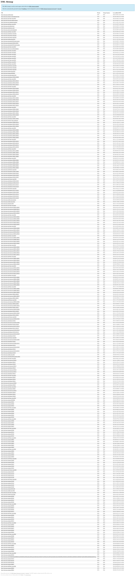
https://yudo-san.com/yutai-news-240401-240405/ (10, 237)
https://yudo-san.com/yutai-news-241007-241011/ (10, 305)
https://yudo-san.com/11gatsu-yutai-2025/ (8, 469)
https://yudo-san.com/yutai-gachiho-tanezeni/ (9, 20)
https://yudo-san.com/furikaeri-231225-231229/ (10, 197)
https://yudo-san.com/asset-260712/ (7, 547)
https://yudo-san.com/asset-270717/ (7, 558)
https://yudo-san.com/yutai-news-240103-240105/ (10, 207)
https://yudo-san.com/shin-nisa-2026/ (8, 490)
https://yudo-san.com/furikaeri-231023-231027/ (10, 177)
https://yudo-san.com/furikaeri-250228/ (8, 384)
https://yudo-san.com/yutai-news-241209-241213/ (10, 343)
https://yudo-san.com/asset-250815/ (7, 443)
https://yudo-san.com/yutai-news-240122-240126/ (10, 213)
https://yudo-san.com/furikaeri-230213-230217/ (10, 92)
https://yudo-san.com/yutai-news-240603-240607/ (10, 258)
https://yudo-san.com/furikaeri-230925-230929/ (10, 167)
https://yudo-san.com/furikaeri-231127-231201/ (10, 190)
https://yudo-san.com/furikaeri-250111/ (8, 362)
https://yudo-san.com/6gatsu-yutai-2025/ (8, 418)
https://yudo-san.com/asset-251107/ (7, 471)
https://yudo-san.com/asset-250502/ (7, 409)
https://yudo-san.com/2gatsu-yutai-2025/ (8, 375)
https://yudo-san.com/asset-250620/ (7, 424)
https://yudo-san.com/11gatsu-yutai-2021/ (8, 35)
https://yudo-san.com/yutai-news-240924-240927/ (10, 296)
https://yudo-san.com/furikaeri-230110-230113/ (10, 80)
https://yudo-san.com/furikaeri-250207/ (8, 377)
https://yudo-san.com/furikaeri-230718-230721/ (10, 145)
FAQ (22, 574)
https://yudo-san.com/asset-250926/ (7, 456)
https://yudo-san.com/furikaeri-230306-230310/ (10, 99)
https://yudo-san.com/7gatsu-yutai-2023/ (8, 139)
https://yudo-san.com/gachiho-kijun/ (7, 26)
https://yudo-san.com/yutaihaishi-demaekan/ (9, 22)
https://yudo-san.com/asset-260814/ (7, 568)
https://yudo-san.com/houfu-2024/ (7, 203)
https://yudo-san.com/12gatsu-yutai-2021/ (8, 37)
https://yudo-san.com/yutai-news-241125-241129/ (10, 333)
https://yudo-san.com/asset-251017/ (7, 464)
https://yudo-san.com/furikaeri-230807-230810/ (10, 152)
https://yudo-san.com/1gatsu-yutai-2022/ (8, 46)
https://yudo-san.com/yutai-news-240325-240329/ (10, 233)
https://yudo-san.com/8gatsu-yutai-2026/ (8, 566)
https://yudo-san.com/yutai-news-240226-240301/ (10, 224)
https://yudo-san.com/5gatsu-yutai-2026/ (8, 534)
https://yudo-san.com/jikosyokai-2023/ (8, 71)
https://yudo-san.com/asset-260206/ (7, 505)
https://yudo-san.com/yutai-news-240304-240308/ (10, 228)
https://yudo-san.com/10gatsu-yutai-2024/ (8, 299)
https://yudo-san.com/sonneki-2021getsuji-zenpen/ (10, 41)
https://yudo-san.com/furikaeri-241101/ (8, 320)
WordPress (24, 8)
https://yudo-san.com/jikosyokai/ (7, 14)
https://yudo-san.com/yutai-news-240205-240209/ (10, 218)
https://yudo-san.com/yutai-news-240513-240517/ (10, 250)
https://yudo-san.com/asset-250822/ (7, 445)
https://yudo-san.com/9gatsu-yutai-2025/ (8, 449)
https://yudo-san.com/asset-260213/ (7, 507)
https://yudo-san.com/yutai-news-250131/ (8, 371)
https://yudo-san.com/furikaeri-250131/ (8, 373)
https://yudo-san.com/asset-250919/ (7, 454)
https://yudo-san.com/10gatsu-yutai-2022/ (8, 65)
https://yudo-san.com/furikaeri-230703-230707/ (10, 141)
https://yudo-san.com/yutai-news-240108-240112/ (10, 209)
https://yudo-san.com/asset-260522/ (7, 539)
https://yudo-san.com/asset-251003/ (7, 460)
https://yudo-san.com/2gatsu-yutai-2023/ (8, 86)
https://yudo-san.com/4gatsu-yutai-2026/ (8, 522)
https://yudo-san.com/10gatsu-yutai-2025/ (8, 458)
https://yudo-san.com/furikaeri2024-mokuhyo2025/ (10, 356)
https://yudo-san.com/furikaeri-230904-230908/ (10, 162)
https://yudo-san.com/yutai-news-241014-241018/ (10, 309)
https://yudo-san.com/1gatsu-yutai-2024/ (8, 205)
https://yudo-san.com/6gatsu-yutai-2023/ (8, 128)
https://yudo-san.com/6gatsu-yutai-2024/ (8, 256)
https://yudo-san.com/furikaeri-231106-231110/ (10, 182)
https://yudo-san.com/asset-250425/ (7, 405)
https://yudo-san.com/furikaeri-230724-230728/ (10, 146)
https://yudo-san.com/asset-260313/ (7, 517)
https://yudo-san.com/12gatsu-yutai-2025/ (8, 479)
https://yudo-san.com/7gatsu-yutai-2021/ (8, 18)
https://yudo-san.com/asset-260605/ (7, 545)
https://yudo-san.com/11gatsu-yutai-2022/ (8, 67)
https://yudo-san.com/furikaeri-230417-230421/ (10, 112)
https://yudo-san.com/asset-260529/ (7, 541)
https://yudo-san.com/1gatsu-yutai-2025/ (8, 358)
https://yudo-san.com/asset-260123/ (7, 500)
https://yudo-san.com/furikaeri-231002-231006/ (10, 171)
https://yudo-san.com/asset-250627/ (7, 426)
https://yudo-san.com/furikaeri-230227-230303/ (10, 97)
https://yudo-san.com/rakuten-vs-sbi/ (7, 27)
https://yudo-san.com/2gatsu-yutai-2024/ (8, 214)
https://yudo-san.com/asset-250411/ (7, 401)
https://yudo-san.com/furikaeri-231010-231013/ (10, 173)
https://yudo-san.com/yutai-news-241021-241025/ (10, 313)
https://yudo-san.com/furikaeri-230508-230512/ (10, 122)
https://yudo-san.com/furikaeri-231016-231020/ (10, 175)
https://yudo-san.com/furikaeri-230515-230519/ (10, 124)
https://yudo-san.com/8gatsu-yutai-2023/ (8, 148)
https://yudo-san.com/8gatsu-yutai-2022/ (8, 61)
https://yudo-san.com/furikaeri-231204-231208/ (10, 192)
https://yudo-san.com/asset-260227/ (7, 511)
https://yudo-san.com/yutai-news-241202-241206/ (10, 339)
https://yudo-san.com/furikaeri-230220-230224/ (10, 94)
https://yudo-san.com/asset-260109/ (7, 496)
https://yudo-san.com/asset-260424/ (7, 530)
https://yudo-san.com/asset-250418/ (7, 403)
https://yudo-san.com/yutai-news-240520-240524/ (10, 252)
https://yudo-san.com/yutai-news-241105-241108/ (10, 322)
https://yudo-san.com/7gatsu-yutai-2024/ (8, 265)
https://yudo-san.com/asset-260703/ (7, 554)
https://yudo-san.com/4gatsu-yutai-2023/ (8, 107)
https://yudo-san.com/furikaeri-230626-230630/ (10, 137)
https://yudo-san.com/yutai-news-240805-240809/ (10, 279)
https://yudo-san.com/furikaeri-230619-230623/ (10, 135)
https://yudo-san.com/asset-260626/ (7, 551)
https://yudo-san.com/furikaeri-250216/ (8, 379)
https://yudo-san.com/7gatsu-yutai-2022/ (8, 60)
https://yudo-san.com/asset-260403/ (7, 524)
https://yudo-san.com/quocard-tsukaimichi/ (9, 29)
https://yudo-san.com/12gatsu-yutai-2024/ (8, 337)
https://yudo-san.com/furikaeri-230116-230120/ (10, 82)
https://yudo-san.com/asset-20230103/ (8, 73)
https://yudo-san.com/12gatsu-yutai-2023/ (8, 188)
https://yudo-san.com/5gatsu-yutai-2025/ (8, 407)
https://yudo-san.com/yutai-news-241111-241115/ (10, 326)
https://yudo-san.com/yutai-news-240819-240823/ (10, 282)
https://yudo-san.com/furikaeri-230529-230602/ (10, 129)
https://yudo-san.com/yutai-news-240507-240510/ (10, 248)
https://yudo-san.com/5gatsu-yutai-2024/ (8, 245)
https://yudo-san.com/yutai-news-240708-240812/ (10, 269)
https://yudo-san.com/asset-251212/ (7, 483)
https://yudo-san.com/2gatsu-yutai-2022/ (8, 50)
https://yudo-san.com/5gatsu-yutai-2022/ (8, 56)
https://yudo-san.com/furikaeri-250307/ (8, 388)
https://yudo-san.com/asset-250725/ (7, 435)
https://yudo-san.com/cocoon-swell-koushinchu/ (10, 48)
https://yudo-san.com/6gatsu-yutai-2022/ (8, 58)
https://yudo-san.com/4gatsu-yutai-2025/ (8, 398)
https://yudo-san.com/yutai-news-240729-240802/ (10, 277)
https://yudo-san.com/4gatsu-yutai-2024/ (8, 235)
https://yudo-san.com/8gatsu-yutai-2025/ (8, 437)
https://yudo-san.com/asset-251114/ (7, 473)
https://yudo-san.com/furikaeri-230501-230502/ (10, 118)
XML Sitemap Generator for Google (48, 8)
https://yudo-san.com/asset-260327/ (7, 520)
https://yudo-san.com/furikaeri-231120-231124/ (10, 186)
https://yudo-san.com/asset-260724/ (7, 560)
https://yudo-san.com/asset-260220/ (7, 509)
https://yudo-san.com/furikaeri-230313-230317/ (10, 101)
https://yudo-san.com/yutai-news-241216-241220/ (10, 347)
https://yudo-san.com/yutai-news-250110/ (8, 360)
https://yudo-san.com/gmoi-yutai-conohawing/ (9, 120)
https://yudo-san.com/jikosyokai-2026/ (8, 494)
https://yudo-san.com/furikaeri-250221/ (8, 381)
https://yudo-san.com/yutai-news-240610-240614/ (10, 260)
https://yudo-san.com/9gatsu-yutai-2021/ (8, 31)
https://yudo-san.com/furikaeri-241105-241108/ (10, 324)
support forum (28, 574)
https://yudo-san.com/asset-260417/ (7, 528)
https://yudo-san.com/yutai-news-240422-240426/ (10, 243)
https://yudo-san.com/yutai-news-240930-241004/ (10, 301)
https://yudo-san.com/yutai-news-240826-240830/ (10, 284)
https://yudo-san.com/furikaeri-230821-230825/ (10, 156)
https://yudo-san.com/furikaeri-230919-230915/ (10, 163)
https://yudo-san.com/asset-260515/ (7, 537)
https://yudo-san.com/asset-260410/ (7, 526)
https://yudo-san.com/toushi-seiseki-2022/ (8, 75)
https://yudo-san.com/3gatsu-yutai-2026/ (8, 513)
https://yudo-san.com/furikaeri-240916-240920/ (10, 294)
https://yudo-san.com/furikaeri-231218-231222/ (10, 196)
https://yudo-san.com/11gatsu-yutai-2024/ (8, 316)
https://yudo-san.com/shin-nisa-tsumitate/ (8, 199)
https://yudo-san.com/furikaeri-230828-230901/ (10, 160)
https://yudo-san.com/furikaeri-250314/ (8, 392)
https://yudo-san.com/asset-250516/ (7, 413)
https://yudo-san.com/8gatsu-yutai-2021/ (8, 24)
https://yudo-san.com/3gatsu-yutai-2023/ (8, 95)
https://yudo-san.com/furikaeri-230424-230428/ (10, 114)
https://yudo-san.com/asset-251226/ (7, 486)
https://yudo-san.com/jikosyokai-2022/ (8, 39)
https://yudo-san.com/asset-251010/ (7, 462)
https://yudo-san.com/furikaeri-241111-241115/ (10, 328)
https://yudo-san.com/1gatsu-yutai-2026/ (8, 492)
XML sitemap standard (34, 6)
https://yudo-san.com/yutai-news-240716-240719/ (10, 271)
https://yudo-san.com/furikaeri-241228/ (8, 352)
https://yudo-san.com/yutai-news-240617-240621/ (10, 262)
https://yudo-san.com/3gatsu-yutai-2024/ (8, 226)
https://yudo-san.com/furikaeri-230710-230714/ (10, 143)
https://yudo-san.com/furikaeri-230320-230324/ (10, 103)
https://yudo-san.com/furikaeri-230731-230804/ (10, 150)
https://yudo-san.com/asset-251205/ (7, 481)
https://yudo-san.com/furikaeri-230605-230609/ (10, 131)
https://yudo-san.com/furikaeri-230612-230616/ (10, 133)
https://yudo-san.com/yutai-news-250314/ (8, 390)
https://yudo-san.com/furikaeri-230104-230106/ (10, 77)
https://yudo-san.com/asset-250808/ (7, 441)
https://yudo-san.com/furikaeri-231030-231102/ (10, 180)
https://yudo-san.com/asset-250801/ (7, 439)
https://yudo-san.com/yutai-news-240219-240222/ (10, 222)
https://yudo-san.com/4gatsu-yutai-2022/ (8, 54)
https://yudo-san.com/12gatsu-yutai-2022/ (8, 69)
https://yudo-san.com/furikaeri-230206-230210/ (10, 90)
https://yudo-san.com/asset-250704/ (7, 430)
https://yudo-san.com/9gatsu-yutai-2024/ (8, 286)
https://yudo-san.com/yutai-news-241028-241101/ (10, 318)
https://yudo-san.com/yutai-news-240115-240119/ (10, 211)
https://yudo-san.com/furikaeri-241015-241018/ (10, 311)
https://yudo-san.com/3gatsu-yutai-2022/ (8, 52)
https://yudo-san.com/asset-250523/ (7, 415)
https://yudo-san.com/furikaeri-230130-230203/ (10, 88)
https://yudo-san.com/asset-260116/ (7, 498)
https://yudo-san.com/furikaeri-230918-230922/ (10, 165)
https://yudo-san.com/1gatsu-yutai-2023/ (8, 78)
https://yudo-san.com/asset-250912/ (7, 452)
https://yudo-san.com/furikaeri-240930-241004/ (10, 303)
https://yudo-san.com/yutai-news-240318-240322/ (10, 231)
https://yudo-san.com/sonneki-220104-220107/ (9, 43)
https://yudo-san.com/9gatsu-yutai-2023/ (8, 158)
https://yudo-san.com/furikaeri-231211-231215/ (10, 194)
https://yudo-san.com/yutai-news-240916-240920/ (10, 292)
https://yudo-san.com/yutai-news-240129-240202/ (10, 216)
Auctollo (59, 8)
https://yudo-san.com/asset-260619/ (7, 549)
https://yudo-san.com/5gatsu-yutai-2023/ (8, 116)
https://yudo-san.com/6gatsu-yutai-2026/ (8, 543)
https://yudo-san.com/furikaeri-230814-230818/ (10, 154)
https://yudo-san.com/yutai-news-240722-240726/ (10, 273)
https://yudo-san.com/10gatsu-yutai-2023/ (8, 169)
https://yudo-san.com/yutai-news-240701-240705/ (10, 267)
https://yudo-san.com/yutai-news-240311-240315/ (10, 230)
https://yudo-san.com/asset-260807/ (7, 564)
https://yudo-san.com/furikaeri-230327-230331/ (10, 105)
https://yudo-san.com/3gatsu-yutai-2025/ (8, 386)
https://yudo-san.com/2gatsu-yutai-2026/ (8, 503)
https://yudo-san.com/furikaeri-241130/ (8, 335)
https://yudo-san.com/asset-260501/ (7, 532)
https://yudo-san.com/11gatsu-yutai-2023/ (8, 179)
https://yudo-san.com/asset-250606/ (7, 420)
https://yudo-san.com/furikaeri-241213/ (8, 345)
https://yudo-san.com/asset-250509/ (7, 411)
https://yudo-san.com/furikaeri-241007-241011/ (10, 307)
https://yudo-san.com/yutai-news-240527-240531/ (10, 254)
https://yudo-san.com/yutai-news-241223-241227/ (10, 350)
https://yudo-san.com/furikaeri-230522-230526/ (10, 126)
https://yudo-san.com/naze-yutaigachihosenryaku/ (10, 16)
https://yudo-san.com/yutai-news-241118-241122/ (10, 330)
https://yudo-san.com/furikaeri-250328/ (8, 396)
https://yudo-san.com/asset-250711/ (7, 432)
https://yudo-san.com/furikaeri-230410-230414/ (10, 111)
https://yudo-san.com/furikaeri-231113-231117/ (10, 184)
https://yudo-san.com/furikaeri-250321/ (8, 394)
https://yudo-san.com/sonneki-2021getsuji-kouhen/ (10, 44)
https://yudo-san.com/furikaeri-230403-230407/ (10, 109)
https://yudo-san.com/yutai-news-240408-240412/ (10, 239)
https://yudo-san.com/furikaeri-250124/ (8, 367)
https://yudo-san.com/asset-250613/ (7, 422)
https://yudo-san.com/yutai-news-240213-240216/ (10, 220)
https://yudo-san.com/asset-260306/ (7, 515)
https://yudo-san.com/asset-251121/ (7, 475)
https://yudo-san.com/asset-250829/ (7, 447)
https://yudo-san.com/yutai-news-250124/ (8, 369)
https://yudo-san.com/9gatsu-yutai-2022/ (8, 63)
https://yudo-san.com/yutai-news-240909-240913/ (10, 290)
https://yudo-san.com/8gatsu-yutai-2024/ (8, 275)
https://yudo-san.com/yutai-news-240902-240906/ (10, 288)
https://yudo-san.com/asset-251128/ (7, 477)
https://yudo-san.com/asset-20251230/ (8, 488)
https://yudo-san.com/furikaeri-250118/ (8, 364)
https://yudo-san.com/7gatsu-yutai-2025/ (8, 428)
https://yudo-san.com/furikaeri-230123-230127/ (10, 84)
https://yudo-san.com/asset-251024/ (7, 466)
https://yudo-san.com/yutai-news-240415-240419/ (10, 241)
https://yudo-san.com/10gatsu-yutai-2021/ (8, 33)
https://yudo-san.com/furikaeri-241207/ (8, 341)
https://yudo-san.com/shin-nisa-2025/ (8, 354)
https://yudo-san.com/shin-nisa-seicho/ (8, 201)
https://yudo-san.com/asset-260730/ (7, 562)
